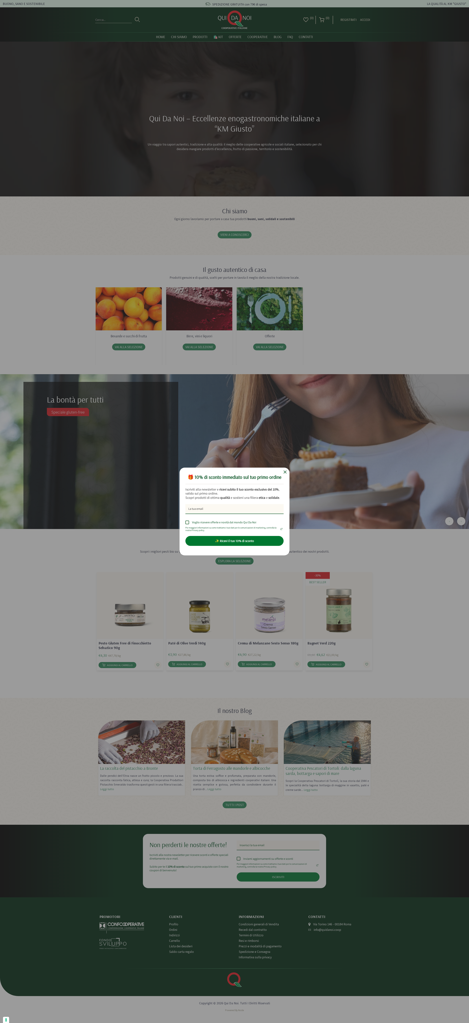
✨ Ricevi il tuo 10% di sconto (234, 541)
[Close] (285, 472)
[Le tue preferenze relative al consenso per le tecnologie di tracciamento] (6, 1020)
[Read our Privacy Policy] (281, 528)
